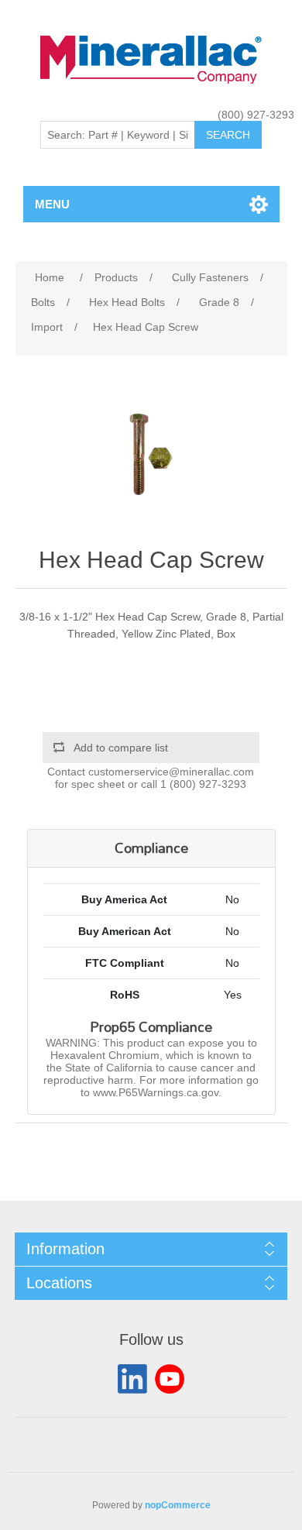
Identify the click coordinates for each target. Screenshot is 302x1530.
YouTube (169, 1379)
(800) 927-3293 (256, 114)
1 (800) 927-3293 (203, 784)
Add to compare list (121, 747)
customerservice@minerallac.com (171, 771)
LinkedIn (132, 1379)
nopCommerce (178, 1505)
